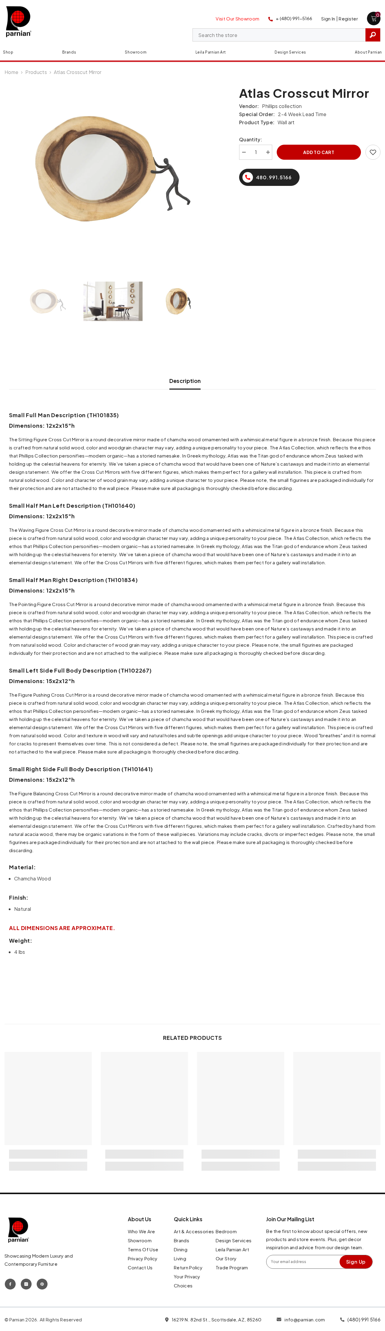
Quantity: (250, 139)
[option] (113, 168)
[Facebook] (10, 1284)
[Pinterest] (42, 1284)
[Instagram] (26, 1284)
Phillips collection (282, 106)
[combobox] (279, 35)
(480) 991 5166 (363, 1319)
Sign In (328, 18)
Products (36, 72)
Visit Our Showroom (237, 18)
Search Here (372, 35)
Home (11, 72)
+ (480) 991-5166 (294, 18)
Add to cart (318, 152)
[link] (48, 1154)
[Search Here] (286, 35)
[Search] (286, 35)
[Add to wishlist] (372, 152)
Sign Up (356, 1262)
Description (185, 380)
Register (348, 18)
